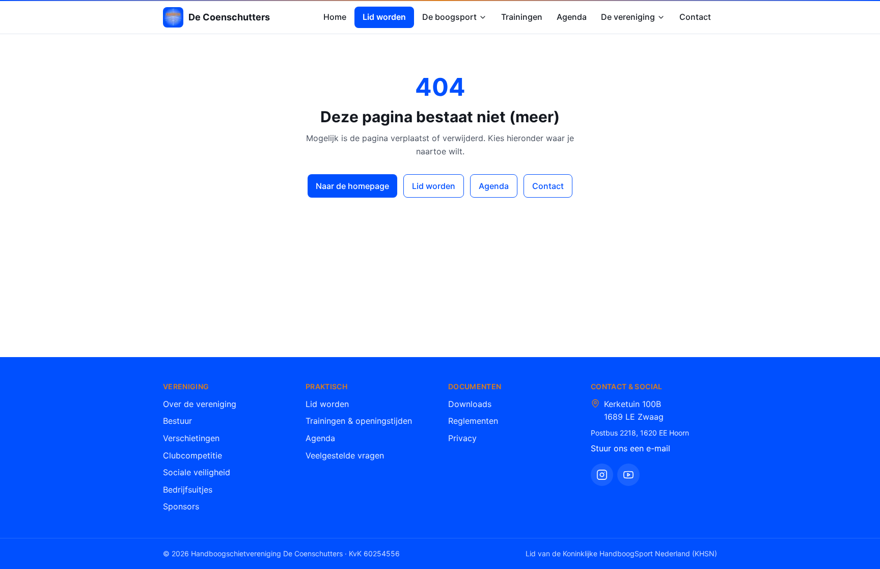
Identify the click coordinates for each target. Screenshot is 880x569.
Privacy (462, 438)
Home (334, 17)
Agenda (572, 17)
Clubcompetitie (192, 455)
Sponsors (181, 506)
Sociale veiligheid (196, 472)
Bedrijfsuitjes (187, 489)
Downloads (469, 404)
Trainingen (521, 17)
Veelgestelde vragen (345, 455)
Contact (695, 17)
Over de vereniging (199, 404)
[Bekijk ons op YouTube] (628, 475)
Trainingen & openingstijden (359, 421)
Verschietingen (191, 438)
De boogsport (449, 17)
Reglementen (473, 421)
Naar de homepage (352, 186)
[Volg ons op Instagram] (602, 475)
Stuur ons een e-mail (630, 448)
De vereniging (628, 17)
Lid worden (384, 17)
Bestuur (177, 421)
